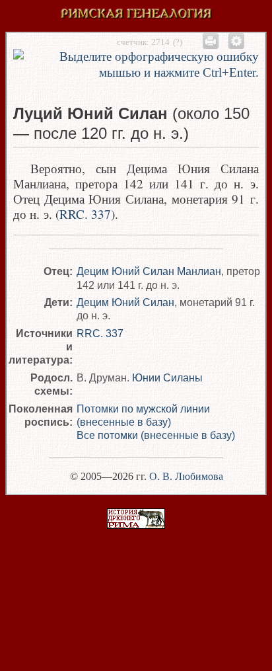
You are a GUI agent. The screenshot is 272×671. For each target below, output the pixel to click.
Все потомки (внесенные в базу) (156, 435)
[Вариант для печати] (211, 41)
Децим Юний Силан (125, 302)
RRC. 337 (85, 214)
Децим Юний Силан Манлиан (149, 271)
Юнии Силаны (167, 377)
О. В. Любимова (186, 476)
